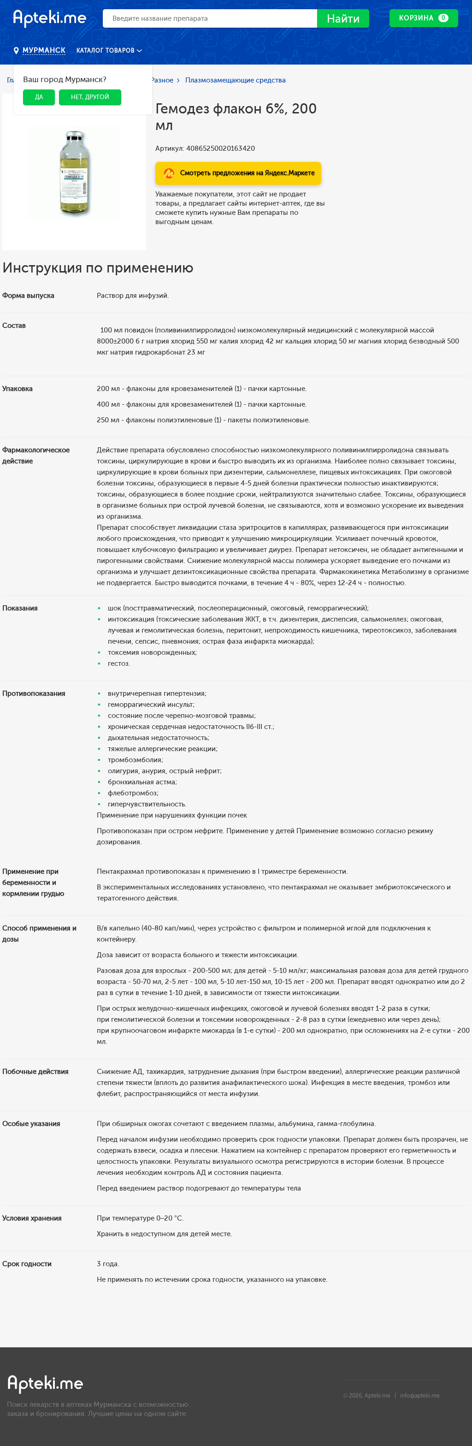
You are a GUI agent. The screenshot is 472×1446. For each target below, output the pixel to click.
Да (39, 97)
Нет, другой (90, 97)
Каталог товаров (106, 50)
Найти (343, 18)
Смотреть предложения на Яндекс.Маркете (247, 173)
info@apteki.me (420, 1396)
